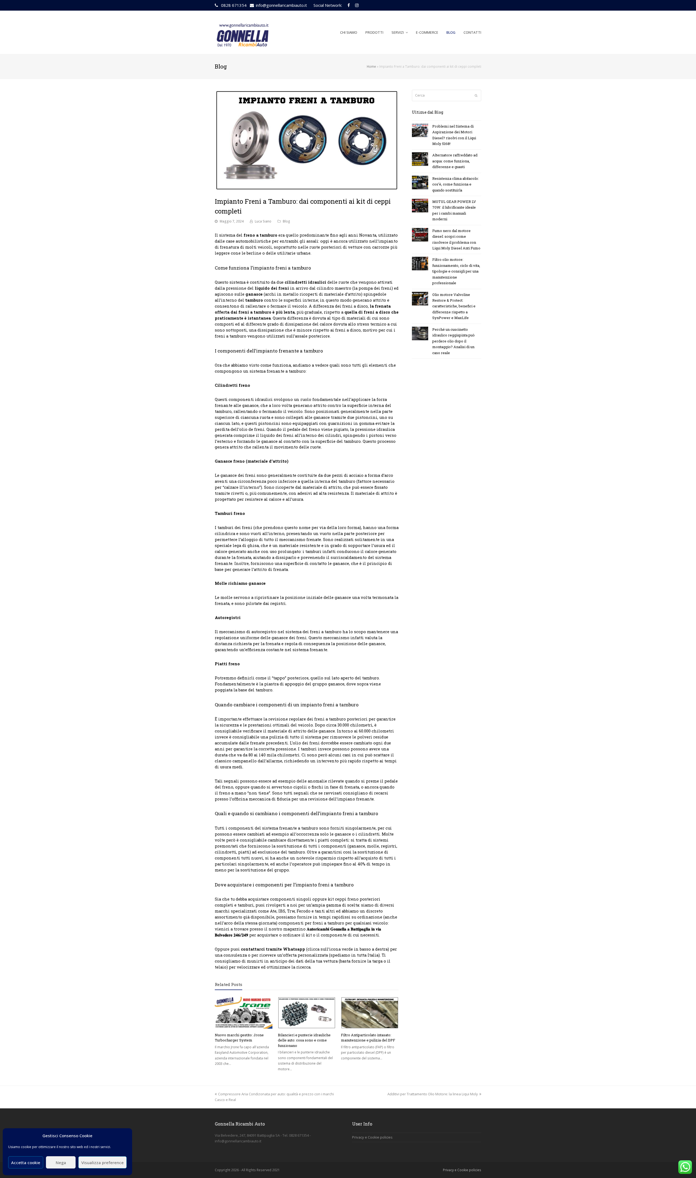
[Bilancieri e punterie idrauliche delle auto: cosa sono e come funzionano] (306, 1013)
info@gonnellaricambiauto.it (281, 5)
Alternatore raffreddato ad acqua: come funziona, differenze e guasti (454, 161)
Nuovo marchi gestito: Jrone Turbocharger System (239, 1037)
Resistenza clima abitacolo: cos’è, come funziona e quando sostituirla (455, 184)
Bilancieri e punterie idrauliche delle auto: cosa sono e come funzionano (304, 1040)
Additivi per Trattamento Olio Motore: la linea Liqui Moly (432, 1094)
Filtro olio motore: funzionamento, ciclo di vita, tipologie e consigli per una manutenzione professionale (456, 271)
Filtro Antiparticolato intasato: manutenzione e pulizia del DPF (368, 1037)
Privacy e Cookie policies (372, 1137)
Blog (286, 221)
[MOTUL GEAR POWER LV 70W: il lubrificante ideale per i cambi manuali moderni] (420, 205)
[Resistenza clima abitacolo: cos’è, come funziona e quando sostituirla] (420, 182)
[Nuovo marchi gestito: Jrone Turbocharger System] (243, 1013)
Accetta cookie (25, 1162)
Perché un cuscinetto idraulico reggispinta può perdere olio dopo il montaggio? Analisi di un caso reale (453, 341)
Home (371, 66)
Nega (61, 1162)
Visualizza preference (102, 1162)
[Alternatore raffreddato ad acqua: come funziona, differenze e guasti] (420, 159)
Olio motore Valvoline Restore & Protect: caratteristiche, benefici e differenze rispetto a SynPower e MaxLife (454, 306)
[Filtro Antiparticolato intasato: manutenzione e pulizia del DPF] (370, 1013)
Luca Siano (263, 221)
